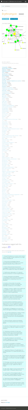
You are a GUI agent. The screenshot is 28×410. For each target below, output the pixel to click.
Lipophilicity (4, 174)
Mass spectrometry (6, 168)
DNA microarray (5, 209)
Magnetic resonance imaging (8, 171)
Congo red (4, 212)
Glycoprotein (5, 186)
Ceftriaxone (4, 220)
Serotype (4, 133)
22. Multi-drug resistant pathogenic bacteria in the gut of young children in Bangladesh (13, 379)
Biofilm (3, 94)
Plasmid (3, 145)
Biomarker (4, 227)
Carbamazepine (5, 111)
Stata (3, 126)
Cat (2, 222)
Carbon (3, 223)
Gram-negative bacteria (7, 183)
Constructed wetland (6, 211)
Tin (2, 120)
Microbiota (4, 102)
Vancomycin (4, 78)
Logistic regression (6, 172)
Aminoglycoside (5, 234)
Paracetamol (5, 150)
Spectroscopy (5, 127)
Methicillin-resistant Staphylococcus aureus (11, 80)
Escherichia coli (5, 91)
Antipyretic (4, 231)
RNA (3, 138)
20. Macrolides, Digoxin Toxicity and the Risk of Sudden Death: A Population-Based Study (13, 369)
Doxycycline (4, 202)
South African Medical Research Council (10, 128)
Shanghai (4, 131)
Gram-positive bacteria (7, 107)
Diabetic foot (5, 207)
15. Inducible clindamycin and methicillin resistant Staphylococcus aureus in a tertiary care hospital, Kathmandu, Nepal (13, 339)
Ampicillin (4, 86)
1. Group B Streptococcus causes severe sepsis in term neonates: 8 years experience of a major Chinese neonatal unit (14, 257)
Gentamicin (4, 189)
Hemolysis (4, 182)
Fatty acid (4, 193)
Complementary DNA (6, 213)
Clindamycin (4, 83)
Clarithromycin (5, 109)
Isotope (4, 178)
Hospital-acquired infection (8, 105)
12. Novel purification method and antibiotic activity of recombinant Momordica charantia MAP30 (13, 322)
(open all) (9, 252)
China (3, 217)
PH (2, 152)
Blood (3, 226)
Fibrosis (3, 191)
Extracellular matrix (6, 196)
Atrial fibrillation (5, 228)
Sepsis (3, 98)
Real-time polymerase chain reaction (10, 135)
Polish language (5, 143)
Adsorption (4, 238)
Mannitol (4, 170)
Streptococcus (5, 97)
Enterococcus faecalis (7, 200)
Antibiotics (4, 70)
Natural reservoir (6, 157)
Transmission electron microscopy (9, 119)
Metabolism (4, 163)
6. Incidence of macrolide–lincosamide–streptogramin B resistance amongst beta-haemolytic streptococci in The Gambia (12, 284)
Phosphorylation (5, 146)
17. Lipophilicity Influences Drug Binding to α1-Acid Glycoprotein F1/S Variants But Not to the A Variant (13, 351)
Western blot (5, 113)
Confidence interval (6, 93)
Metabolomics (5, 161)
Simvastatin (4, 130)
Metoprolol (4, 160)
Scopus (3, 134)
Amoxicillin (4, 233)
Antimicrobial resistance (7, 68)
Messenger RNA (5, 164)
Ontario (3, 154)
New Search (21, 14)
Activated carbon (6, 239)
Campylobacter (5, 224)
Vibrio (3, 117)
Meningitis (4, 165)
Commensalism (5, 215)
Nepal (3, 156)
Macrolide (4, 82)
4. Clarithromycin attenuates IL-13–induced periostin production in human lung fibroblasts (13, 273)
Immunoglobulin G (6, 180)
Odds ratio (4, 101)
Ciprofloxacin (5, 74)
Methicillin (4, 90)
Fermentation (5, 108)
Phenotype (4, 148)
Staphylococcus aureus (7, 87)
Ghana (3, 187)
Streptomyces (5, 124)
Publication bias (5, 139)
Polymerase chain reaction (8, 89)
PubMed (4, 141)
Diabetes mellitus (6, 208)
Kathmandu (4, 176)
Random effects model (7, 137)
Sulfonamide (4, 122)
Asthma (3, 230)
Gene (3, 72)
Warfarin (4, 116)
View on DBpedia (5, 18)
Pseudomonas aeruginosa (8, 142)
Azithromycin (5, 85)
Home (3, 6)
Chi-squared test (6, 219)
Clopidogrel (4, 216)
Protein (3, 100)
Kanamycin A (5, 104)
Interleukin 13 (5, 179)
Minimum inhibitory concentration (9, 159)
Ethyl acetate (5, 197)
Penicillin (4, 79)
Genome (4, 190)
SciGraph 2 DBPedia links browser (12, 1)
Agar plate (4, 96)
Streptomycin (5, 123)
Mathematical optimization (8, 167)
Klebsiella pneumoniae (7, 175)
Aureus (3, 76)
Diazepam (4, 205)
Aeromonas (4, 237)
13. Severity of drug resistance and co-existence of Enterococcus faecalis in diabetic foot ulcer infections (14, 327)
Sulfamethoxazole (6, 71)
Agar (3, 235)
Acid (3, 241)
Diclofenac (4, 204)
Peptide (4, 149)
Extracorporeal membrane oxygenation (11, 194)
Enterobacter (5, 201)
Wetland (4, 112)
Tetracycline (4, 67)
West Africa (4, 115)
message (8, 402)
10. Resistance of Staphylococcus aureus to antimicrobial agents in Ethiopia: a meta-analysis (13, 309)
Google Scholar (5, 185)
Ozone (3, 153)
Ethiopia (4, 198)
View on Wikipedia (14, 18)
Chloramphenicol (5, 75)
